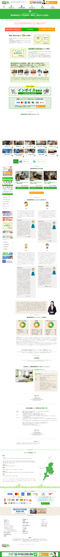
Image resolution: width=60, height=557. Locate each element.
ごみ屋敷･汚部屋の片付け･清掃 (8, 528)
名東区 (29, 458)
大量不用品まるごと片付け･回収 (8, 527)
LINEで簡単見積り (30, 29)
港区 (22, 458)
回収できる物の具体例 (6, 201)
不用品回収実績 (6, 244)
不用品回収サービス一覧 (6, 197)
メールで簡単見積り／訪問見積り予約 (47, 29)
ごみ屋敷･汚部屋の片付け (7, 154)
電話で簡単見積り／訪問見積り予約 (13, 29)
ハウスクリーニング (40, 161)
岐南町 (3, 469)
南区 (23, 458)
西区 (8, 458)
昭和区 (14, 458)
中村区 (10, 458)
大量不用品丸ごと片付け (52, 146)
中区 (12, 458)
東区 (5, 458)
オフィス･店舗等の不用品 (30, 154)
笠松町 (5, 469)
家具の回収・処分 (7, 146)
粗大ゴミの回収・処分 (30, 146)
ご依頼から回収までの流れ (6, 199)
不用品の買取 (52, 154)
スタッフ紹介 (5, 208)
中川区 (20, 458)
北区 (7, 458)
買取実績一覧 (6, 246)
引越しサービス (26, 161)
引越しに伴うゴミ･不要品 (41, 146)
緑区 (27, 458)
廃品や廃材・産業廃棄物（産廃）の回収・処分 (18, 155)
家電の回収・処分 (18, 146)
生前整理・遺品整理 (41, 154)
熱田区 (18, 458)
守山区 (25, 458)
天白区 (31, 458)
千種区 (4, 458)
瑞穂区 (16, 458)
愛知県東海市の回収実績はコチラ (37, 192)
